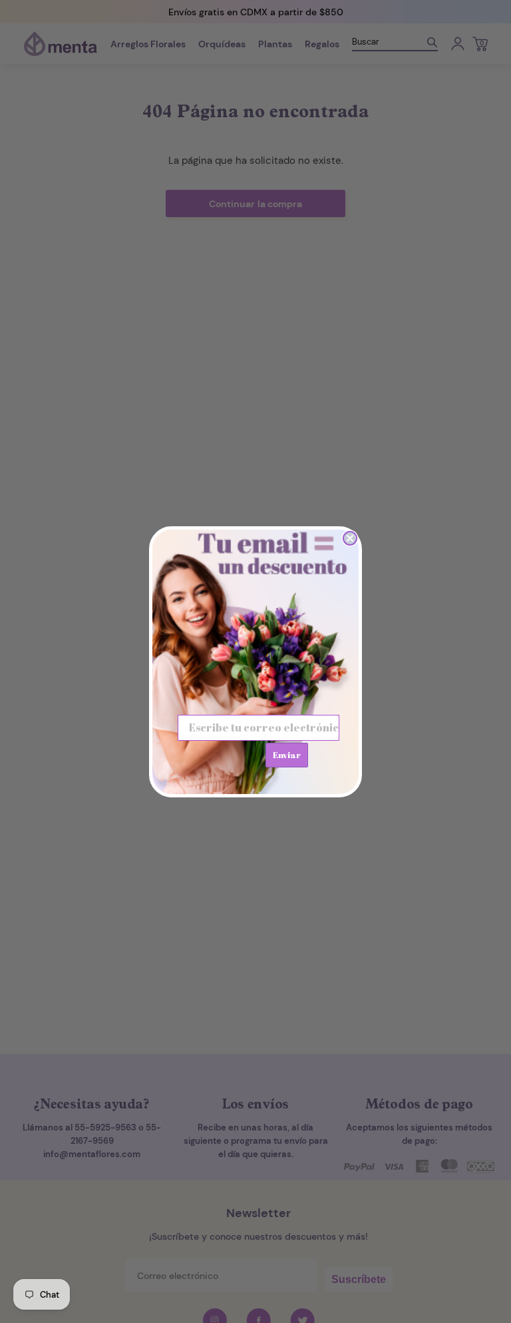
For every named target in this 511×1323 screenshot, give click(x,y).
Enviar (287, 755)
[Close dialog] (350, 538)
